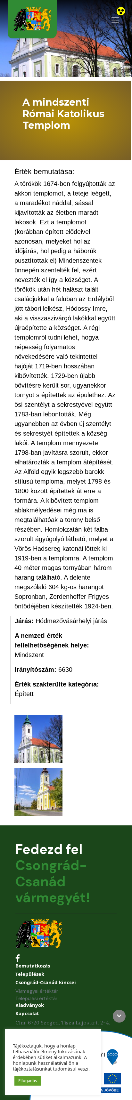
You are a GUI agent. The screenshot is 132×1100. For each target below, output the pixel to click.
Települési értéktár (36, 998)
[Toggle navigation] (115, 20)
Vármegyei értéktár (36, 991)
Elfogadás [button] (27, 1080)
